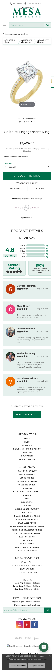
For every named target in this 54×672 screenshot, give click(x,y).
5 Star (22, 245)
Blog (27, 442)
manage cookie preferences (29, 659)
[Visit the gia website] (18, 638)
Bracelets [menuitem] (27, 502)
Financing (27, 452)
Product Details (27, 230)
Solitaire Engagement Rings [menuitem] (27, 530)
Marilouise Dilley (26, 353)
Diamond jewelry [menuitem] (27, 471)
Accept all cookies (36, 665)
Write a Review (27, 414)
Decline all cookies (18, 665)
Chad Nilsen (23, 306)
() (47, 245)
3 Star (22, 251)
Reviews (27, 238)
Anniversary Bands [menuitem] (27, 519)
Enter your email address (27, 605)
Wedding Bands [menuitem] (27, 485)
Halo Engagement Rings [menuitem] (27, 533)
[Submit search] (47, 25)
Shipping (15, 188)
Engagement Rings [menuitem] (27, 481)
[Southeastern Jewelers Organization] (27, 646)
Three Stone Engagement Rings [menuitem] (27, 526)
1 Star (23, 256)
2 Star (22, 254)
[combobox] (26, 25)
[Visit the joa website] (36, 638)
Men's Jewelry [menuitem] (27, 474)
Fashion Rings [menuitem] (27, 537)
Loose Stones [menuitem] (27, 478)
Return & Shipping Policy (27, 449)
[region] (27, 83)
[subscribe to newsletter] (47, 610)
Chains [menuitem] (27, 495)
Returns (39, 188)
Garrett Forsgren (26, 285)
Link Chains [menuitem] (27, 540)
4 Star (22, 248)
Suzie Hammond (26, 328)
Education (27, 456)
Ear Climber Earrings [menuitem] (27, 547)
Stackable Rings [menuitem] (27, 523)
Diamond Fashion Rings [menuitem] (27, 516)
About (27, 438)
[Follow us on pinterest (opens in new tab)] (27, 624)
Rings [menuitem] (27, 499)
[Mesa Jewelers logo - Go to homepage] (27, 13)
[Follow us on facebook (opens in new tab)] (34, 624)
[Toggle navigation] (4, 25)
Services (27, 445)
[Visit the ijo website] (28, 638)
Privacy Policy (27, 459)
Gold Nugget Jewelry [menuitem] (27, 509)
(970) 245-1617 (27, 121)
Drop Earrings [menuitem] (27, 544)
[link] (16, 3)
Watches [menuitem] (27, 512)
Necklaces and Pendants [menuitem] (27, 492)
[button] (18, 101)
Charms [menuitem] (27, 505)
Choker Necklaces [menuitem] (27, 551)
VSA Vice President (27, 378)
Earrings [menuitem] (27, 488)
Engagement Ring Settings (16, 34)
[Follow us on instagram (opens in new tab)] (19, 624)
